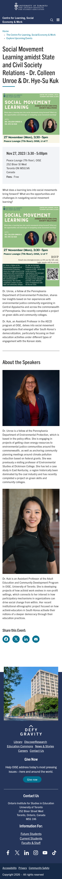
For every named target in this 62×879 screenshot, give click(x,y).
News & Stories (44, 746)
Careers (23, 750)
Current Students (31, 838)
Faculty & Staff (31, 843)
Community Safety (39, 867)
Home (5, 31)
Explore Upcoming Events (19, 38)
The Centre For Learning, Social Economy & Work (31, 34)
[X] (16, 638)
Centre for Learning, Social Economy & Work (18, 19)
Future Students (31, 834)
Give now (32, 779)
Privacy (23, 867)
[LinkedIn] (26, 638)
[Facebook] (6, 638)
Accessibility (9, 867)
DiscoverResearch (35, 742)
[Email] (36, 638)
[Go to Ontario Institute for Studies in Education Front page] (31, 6)
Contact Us (37, 750)
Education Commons (20, 746)
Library (18, 742)
